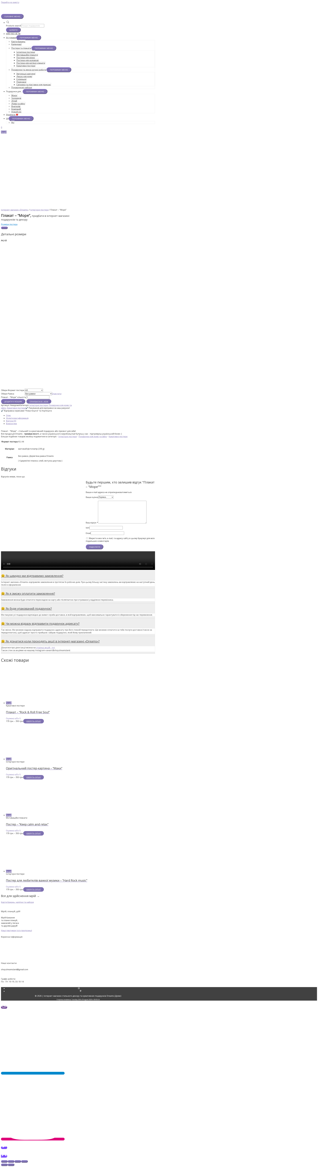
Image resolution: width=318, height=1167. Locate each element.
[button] (17, 902)
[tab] (80, 415)
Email (88, 533)
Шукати (13, 30)
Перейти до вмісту (10, 2)
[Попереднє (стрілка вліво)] (4, 1165)
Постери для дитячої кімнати (31, 63)
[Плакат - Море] (38, 207)
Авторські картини (26, 73)
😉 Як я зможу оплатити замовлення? (28, 593)
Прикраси (21, 82)
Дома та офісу (18, 103)
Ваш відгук (92, 522)
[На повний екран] (17, 1161)
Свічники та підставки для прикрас (34, 84)
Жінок (14, 95)
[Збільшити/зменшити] (24, 1161)
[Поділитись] (11, 1161)
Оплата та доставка (159, 951)
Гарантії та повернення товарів (159, 954)
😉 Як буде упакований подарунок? (26, 608)
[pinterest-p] (80, 991)
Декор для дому (24, 76)
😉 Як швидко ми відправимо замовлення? (32, 576)
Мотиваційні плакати (27, 54)
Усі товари (11, 37)
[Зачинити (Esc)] (4, 1161)
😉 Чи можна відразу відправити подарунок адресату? (40, 623)
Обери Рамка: (7, 393)
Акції (159, 943)
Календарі (16, 44)
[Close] (4, 228)
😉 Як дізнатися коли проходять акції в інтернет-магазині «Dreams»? (50, 641)
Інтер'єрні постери (39, 209)
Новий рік (16, 111)
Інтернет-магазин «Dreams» (14, 209)
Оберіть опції (33, 721)
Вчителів (15, 106)
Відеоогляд (11, 423)
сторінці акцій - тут (45, 647)
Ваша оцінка (92, 497)
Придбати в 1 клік (39, 401)
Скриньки (21, 79)
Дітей (14, 101)
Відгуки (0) (11, 421)
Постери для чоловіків (28, 60)
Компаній (16, 109)
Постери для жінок (26, 57)
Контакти (159, 948)
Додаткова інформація (17, 418)
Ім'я (87, 527)
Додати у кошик (13, 401)
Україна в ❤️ (12, 114)
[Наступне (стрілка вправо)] (11, 1165)
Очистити (56, 393)
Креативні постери (26, 65)
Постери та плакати (21, 48)
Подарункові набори (21, 87)
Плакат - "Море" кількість (13, 397)
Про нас (159, 946)
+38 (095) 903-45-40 (10, 974)
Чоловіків (16, 98)
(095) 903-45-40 (13, 33)
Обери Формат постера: (12, 390)
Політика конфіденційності (159, 956)
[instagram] (80, 988)
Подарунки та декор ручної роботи (28, 69)
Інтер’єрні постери (26, 52)
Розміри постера (9, 224)
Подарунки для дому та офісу (93, 436)
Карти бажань (18, 41)
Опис (8, 415)
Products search (13, 25)
